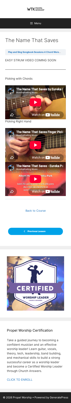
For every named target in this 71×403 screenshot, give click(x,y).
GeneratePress (59, 397)
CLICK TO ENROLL (20, 379)
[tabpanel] (35, 127)
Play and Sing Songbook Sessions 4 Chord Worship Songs (38, 52)
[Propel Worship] (35, 9)
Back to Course (36, 210)
